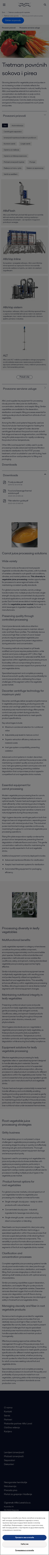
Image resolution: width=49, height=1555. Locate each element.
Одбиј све (24, 1544)
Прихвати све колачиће (24, 1537)
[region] (24, 1533)
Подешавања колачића (24, 1550)
